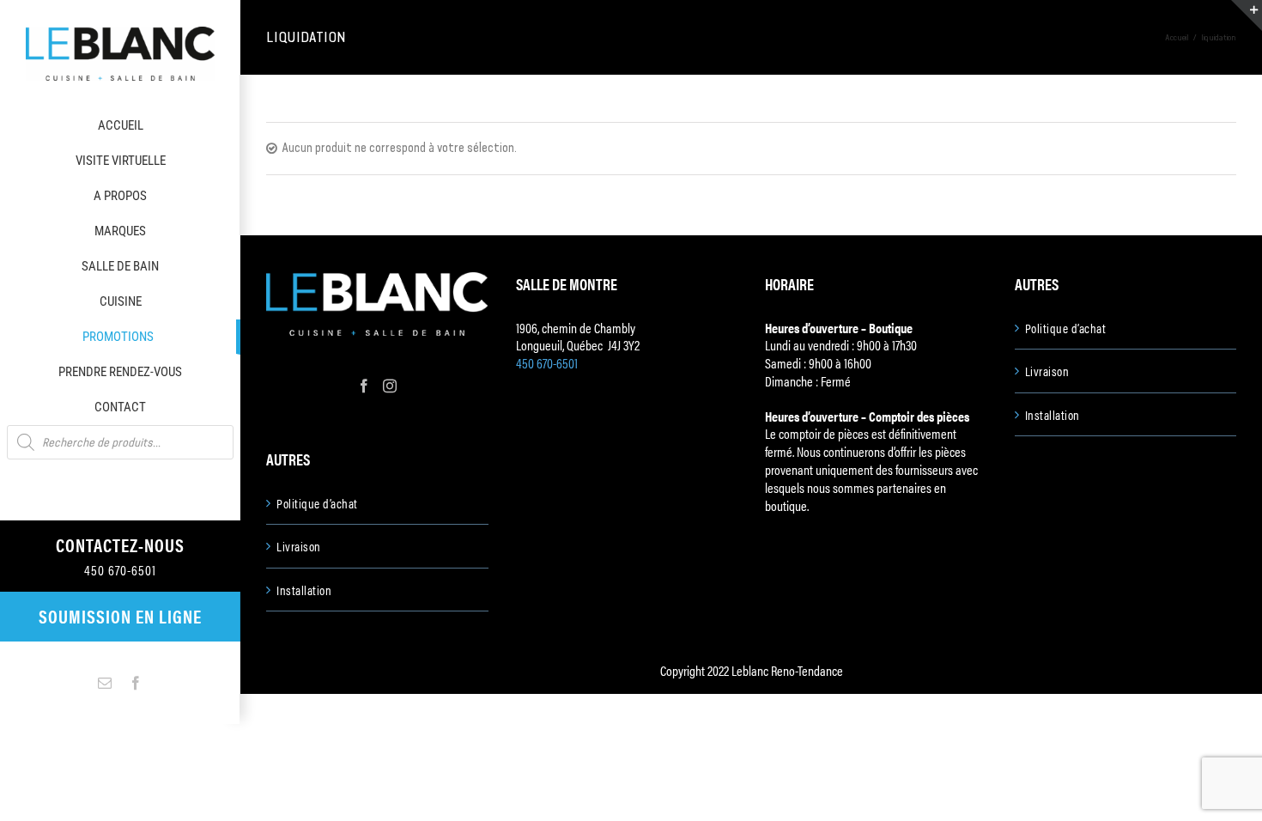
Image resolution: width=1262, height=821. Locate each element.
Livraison (298, 546)
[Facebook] (364, 385)
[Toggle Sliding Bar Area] (1246, 15)
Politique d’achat (317, 503)
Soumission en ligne (120, 616)
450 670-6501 (547, 363)
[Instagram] (390, 385)
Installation (303, 590)
